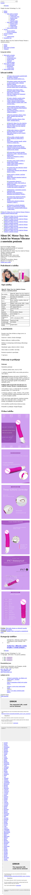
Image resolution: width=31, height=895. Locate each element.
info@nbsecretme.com (6, 672)
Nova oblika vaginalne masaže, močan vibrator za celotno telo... (16, 142)
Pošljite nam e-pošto (6, 262)
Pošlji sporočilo (4, 696)
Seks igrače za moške (12, 22)
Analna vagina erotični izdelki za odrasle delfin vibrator (15, 164)
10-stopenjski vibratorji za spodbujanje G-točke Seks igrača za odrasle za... (16, 186)
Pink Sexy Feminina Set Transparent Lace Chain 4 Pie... (16, 94)
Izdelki (5, 12)
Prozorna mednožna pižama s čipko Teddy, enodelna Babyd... (16, 119)
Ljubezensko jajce (14, 16)
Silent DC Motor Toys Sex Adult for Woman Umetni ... (16, 126)
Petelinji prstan (14, 23)
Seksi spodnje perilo (12, 28)
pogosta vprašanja (8, 33)
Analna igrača (13, 26)
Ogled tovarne (10, 36)
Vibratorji (12, 19)
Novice (5, 29)
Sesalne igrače (13, 18)
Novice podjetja (11, 30)
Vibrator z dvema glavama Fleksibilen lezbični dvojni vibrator (16, 149)
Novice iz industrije (12, 32)
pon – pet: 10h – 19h (6, 669)
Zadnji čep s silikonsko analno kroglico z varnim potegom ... (17, 646)
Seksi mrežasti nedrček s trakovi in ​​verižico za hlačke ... (16, 111)
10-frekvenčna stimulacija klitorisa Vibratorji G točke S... (15, 201)
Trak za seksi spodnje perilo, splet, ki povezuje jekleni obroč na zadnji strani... (17, 86)
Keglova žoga (13, 15)
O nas (5, 35)
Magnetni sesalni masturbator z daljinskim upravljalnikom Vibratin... (16, 193)
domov (5, 11)
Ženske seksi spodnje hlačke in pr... (16, 78)
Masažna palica (14, 21)
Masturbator (13, 25)
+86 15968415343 (5, 670)
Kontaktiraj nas (7, 38)
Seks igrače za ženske (12, 13)
